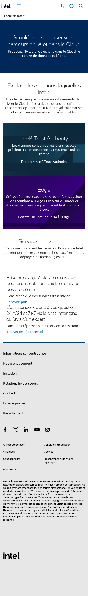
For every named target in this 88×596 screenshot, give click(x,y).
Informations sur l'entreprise (24, 353)
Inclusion (10, 373)
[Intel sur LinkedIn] (26, 430)
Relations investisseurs (20, 383)
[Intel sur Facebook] (5, 430)
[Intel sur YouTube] (37, 430)
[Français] (71, 6)
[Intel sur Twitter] (15, 430)
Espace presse (14, 403)
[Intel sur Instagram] (47, 430)
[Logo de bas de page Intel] (11, 555)
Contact (9, 393)
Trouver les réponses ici (24, 332)
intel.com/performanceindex (20, 497)
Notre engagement (17, 363)
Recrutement (13, 413)
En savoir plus (16, 302)
